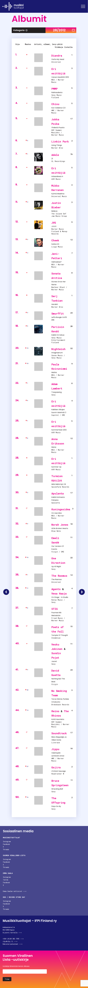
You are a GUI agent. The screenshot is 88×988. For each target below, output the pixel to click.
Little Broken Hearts (59, 528)
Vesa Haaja (59, 593)
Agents (56, 589)
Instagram (7, 841)
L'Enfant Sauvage (58, 771)
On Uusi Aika (56, 513)
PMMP (54, 88)
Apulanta (57, 493)
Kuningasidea (60, 509)
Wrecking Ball (57, 789)
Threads (6, 849)
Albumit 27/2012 (6, 592)
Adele (55, 155)
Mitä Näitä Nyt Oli (58, 484)
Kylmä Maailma (57, 193)
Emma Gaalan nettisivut (12, 891)
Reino (55, 711)
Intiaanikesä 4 (57, 176)
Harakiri (54, 304)
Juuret (54, 661)
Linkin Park (60, 141)
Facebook (6, 844)
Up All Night (56, 566)
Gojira (56, 767)
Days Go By (56, 806)
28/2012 (59, 30)
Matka (54, 372)
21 (52, 158)
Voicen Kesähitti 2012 (60, 77)
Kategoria (18, 30)
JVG (53, 222)
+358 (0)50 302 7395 (11, 939)
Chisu (55, 104)
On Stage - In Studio (59, 597)
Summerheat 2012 (59, 430)
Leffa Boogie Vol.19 (59, 317)
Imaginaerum (57, 352)
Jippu (55, 749)
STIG (54, 609)
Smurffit (57, 313)
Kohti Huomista (57, 719)
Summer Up (56, 467)
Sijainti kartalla (10, 933)
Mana (53, 447)
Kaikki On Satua (57, 335)
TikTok (5, 880)
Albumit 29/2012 (82, 592)
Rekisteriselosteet (10, 944)
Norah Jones (59, 524)
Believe (54, 211)
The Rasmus (59, 575)
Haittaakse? (56, 262)
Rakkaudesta (56, 92)
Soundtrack (59, 733)
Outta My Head (57, 59)
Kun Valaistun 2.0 (58, 108)
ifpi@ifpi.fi (8, 941)
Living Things (56, 145)
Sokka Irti (55, 244)
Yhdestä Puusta (57, 127)
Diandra (56, 55)
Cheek (55, 240)
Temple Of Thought (59, 635)
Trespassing (56, 392)
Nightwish (58, 349)
